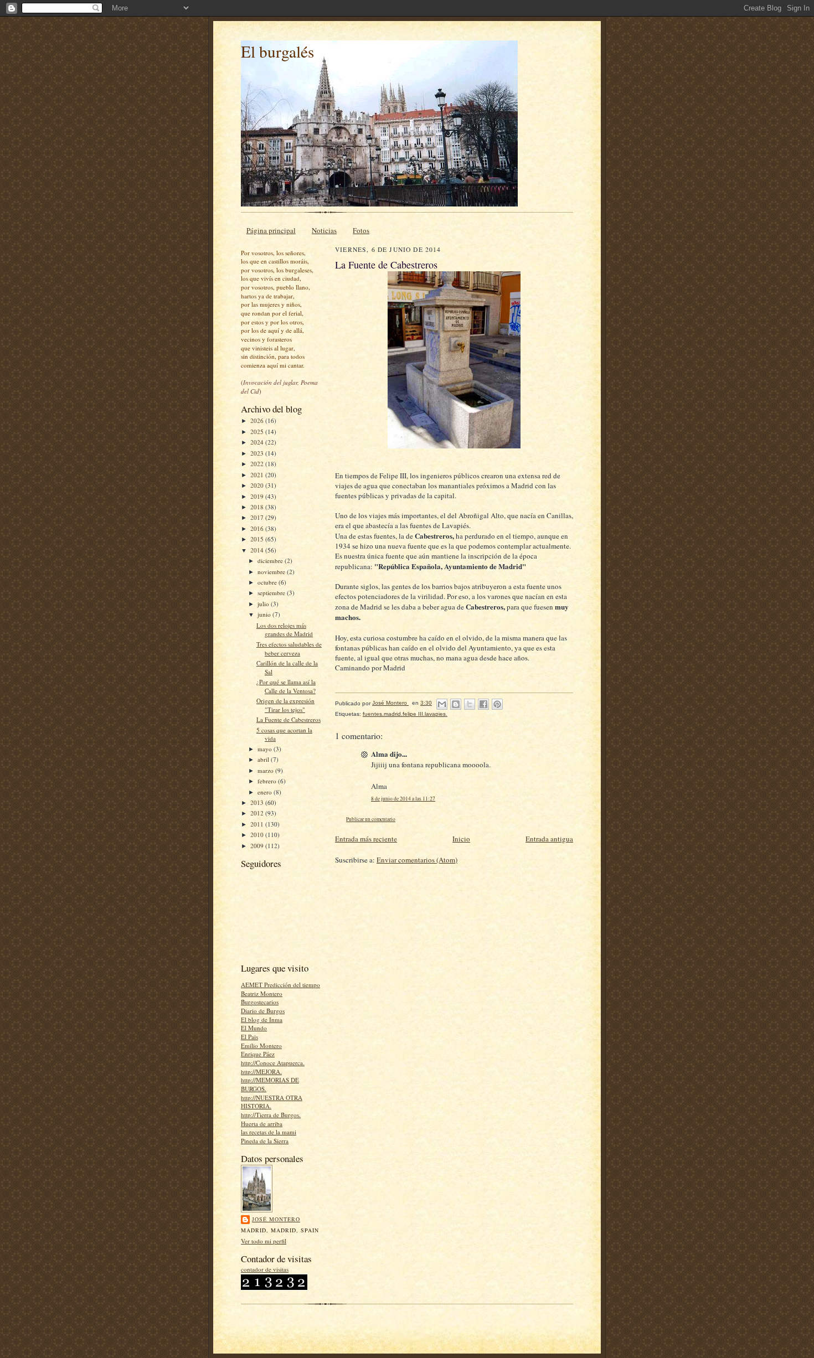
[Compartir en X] (469, 704)
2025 (257, 431)
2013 (257, 802)
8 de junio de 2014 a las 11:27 (403, 798)
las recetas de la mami (268, 1132)
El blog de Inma (261, 1019)
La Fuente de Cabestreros (288, 719)
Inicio (461, 839)
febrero (267, 781)
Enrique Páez (258, 1054)
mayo (265, 749)
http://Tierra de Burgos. (271, 1115)
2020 (257, 485)
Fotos (361, 230)
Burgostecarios (260, 1002)
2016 (257, 528)
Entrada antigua (549, 839)
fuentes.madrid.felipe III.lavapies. (405, 714)
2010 (257, 834)
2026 (257, 420)
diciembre (271, 560)
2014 (257, 550)
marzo (266, 770)
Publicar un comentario (370, 819)
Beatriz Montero (261, 993)
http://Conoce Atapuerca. (273, 1062)
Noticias (324, 230)
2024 (257, 442)
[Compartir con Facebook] (483, 704)
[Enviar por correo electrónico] (441, 704)
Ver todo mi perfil (263, 1241)
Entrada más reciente (366, 839)
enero (265, 792)
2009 (257, 845)
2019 (257, 496)
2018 (257, 507)
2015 (257, 539)
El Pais (249, 1036)
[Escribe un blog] (455, 704)
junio (264, 614)
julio (264, 604)
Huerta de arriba (261, 1123)
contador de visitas (264, 1269)
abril (264, 759)
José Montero (276, 1219)
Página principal (271, 230)
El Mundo (254, 1028)
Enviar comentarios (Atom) (417, 860)
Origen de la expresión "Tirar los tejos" (285, 705)
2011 (257, 824)
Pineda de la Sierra (264, 1141)
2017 (257, 517)
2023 (257, 453)
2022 (257, 463)
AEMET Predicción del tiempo (280, 984)
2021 (257, 475)
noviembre (272, 571)
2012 (257, 813)
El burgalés (277, 51)
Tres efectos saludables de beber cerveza (289, 648)
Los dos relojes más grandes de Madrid (284, 629)
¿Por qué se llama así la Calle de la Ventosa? (286, 686)
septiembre (272, 592)
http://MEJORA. (261, 1071)
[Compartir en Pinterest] (497, 704)
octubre (268, 582)
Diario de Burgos (263, 1010)
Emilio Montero (261, 1045)
